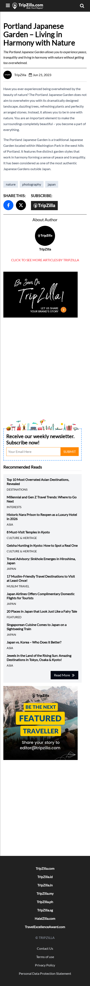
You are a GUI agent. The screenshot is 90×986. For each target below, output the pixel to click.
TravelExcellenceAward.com (45, 927)
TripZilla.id (45, 877)
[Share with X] (21, 205)
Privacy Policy (45, 965)
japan (52, 184)
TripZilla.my (45, 893)
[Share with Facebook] (8, 205)
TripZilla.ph (45, 902)
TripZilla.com (45, 868)
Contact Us (45, 948)
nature (10, 184)
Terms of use (45, 957)
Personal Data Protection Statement (45, 973)
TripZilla (45, 249)
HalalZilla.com (45, 918)
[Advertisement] (45, 363)
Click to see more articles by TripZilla (45, 260)
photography (31, 184)
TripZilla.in (45, 885)
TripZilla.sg (45, 910)
